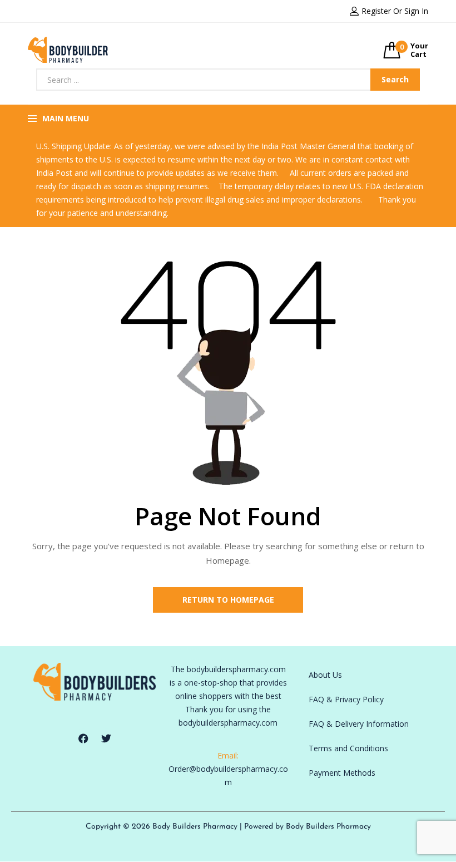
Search (395, 79)
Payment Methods (342, 772)
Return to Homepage (228, 599)
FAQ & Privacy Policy (346, 699)
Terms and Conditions (348, 748)
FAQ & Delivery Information (359, 723)
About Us (325, 674)
